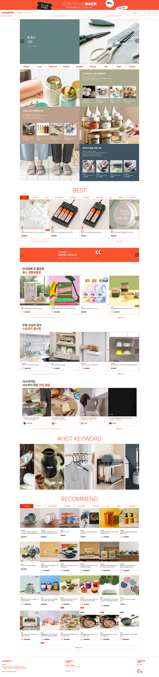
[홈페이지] (8, 13)
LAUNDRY (72, 197)
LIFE (110, 197)
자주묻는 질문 (68, 670)
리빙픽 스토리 (139, 664)
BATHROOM (59, 197)
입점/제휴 (14, 671)
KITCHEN (35, 197)
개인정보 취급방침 (9, 671)
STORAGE (99, 197)
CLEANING (86, 197)
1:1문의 (73, 670)
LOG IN (135, 13)
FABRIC (120, 197)
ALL (24, 197)
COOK (47, 197)
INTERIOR (132, 197)
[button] (22, 41)
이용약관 (3, 671)
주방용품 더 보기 (78, 647)
